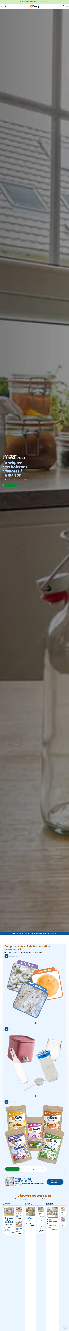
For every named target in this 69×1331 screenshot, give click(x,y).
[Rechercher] (5, 6)
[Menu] (2, 6)
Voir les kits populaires (54, 1181)
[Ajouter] (11, 1213)
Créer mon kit (10, 485)
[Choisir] (32, 1213)
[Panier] (67, 6)
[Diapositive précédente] (6, 1212)
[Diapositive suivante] (12, 1212)
